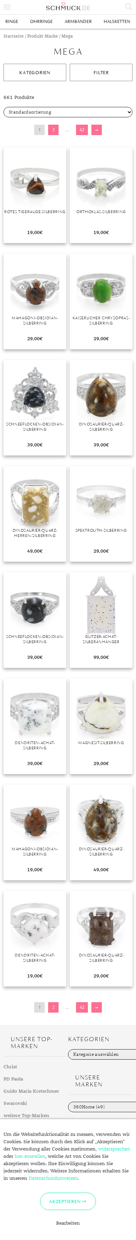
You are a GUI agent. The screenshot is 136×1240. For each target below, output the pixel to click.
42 (82, 129)
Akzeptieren (65, 1201)
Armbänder (78, 21)
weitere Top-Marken (26, 1115)
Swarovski (15, 1103)
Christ (10, 1066)
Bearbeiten (68, 1223)
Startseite (13, 36)
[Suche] (129, 7)
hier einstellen (30, 1156)
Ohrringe (41, 21)
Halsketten (117, 21)
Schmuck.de (68, 6)
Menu (7, 7)
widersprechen (114, 1149)
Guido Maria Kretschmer (31, 1091)
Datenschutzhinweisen (53, 1178)
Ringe (11, 21)
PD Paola (13, 1079)
